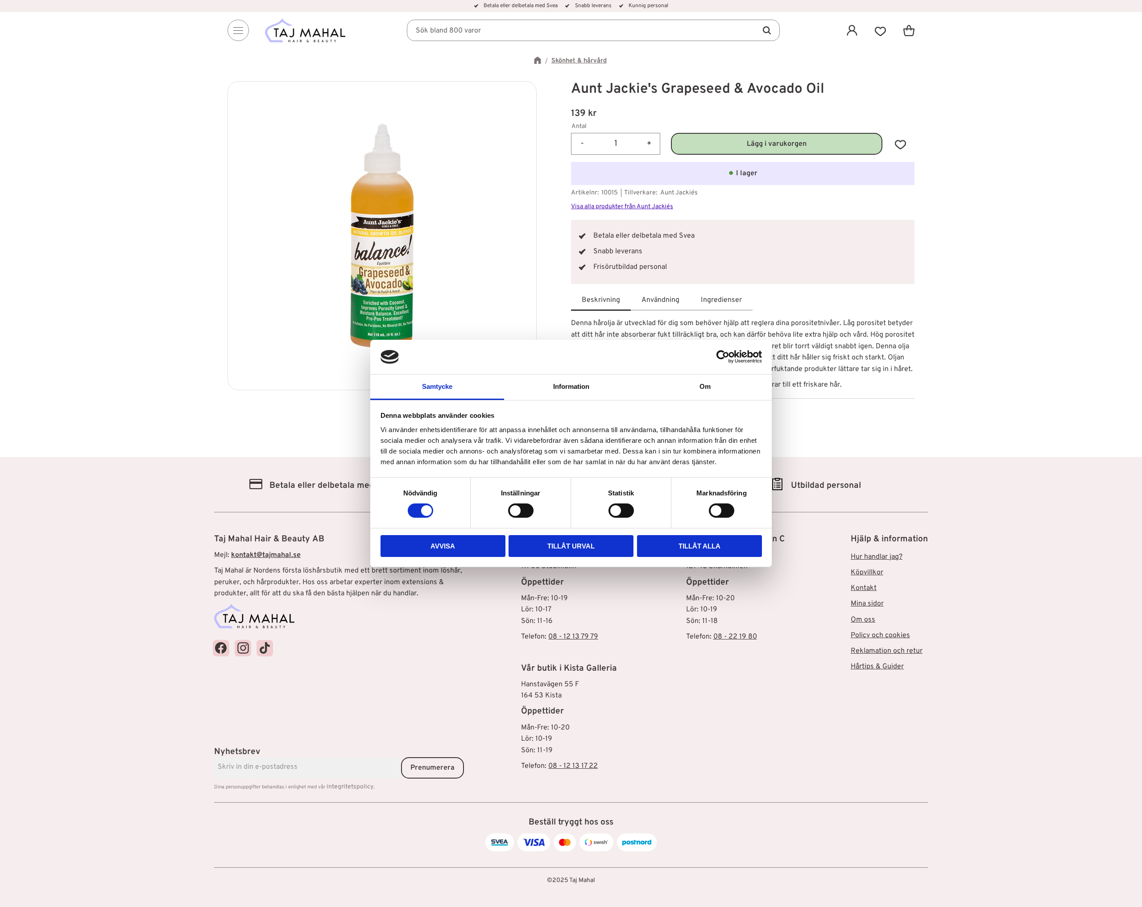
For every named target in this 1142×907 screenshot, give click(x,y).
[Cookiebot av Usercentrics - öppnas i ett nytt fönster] (723, 356)
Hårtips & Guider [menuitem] (877, 666)
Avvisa (442, 546)
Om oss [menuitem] (863, 619)
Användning (660, 300)
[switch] (521, 510)
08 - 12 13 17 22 (573, 766)
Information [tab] (571, 386)
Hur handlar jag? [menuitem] (876, 556)
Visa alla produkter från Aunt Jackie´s (622, 206)
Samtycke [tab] (437, 386)
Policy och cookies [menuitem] (880, 635)
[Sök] (766, 30)
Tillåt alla (699, 546)
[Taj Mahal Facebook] (221, 648)
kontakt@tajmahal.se (266, 555)
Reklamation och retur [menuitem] (887, 651)
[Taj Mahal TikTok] (265, 648)
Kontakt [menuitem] (864, 588)
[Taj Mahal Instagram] (243, 648)
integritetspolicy (350, 787)
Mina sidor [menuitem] (867, 603)
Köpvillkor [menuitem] (867, 572)
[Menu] (238, 30)
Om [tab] (705, 386)
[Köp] (776, 144)
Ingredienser (721, 300)
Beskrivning (601, 300)
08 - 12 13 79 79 (573, 636)
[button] (880, 30)
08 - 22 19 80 (735, 636)
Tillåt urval (571, 546)
